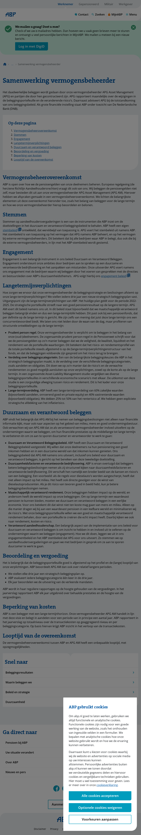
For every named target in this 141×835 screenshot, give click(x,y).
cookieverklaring (107, 785)
